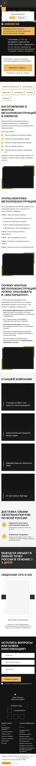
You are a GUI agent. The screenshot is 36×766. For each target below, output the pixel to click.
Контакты (4, 743)
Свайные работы (24, 736)
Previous (3, 597)
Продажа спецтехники (26, 745)
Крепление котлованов (26, 738)
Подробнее (15, 763)
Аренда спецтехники (25, 743)
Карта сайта (5, 741)
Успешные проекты (7, 731)
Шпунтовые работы (25, 734)
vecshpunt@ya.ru (19, 710)
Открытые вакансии (7, 738)
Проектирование (24, 741)
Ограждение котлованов (26, 748)
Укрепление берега (25, 753)
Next (32, 597)
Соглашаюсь (6, 763)
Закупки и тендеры (7, 736)
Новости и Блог (6, 734)
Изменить (21, 18)
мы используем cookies (8, 758)
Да (12, 18)
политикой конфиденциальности (21, 683)
